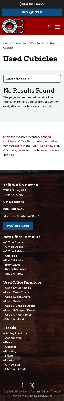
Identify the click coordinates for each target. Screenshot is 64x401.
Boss (8, 342)
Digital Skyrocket (40, 396)
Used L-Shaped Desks (20, 305)
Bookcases (13, 264)
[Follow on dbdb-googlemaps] (42, 385)
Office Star (12, 364)
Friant (9, 355)
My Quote (32, 12)
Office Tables (14, 251)
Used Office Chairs (18, 288)
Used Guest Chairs (17, 296)
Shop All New (14, 273)
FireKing (10, 351)
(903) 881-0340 (32, 4)
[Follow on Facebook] (22, 385)
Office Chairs (14, 242)
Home (7, 43)
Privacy (56, 391)
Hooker (10, 360)
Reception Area (16, 269)
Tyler (34, 145)
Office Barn (25, 141)
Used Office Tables (18, 314)
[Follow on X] (32, 385)
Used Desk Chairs (17, 292)
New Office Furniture (22, 237)
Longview (46, 145)
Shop (16, 43)
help (11, 154)
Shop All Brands (15, 369)
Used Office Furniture (35, 43)
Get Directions (13, 201)
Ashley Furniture (16, 333)
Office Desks (14, 246)
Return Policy (40, 391)
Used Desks (13, 301)
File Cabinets (14, 260)
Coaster (10, 346)
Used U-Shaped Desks (20, 310)
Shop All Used (14, 319)
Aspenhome (13, 338)
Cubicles (11, 255)
